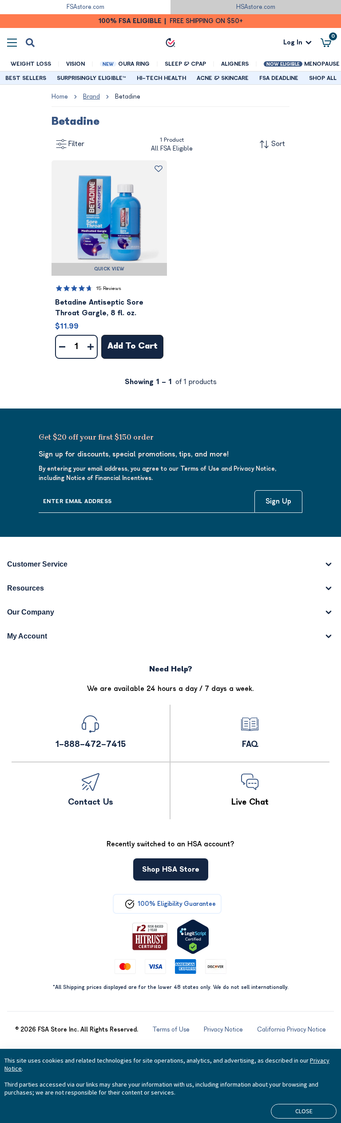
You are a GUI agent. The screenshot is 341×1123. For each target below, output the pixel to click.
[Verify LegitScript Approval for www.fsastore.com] (193, 936)
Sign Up (278, 501)
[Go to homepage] (170, 42)
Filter (76, 144)
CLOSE (304, 1111)
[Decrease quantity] (62, 347)
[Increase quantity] (90, 347)
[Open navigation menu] (12, 42)
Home (60, 96)
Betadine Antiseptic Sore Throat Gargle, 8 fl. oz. (99, 307)
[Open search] (30, 42)
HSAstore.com (255, 7)
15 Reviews (108, 288)
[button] (109, 218)
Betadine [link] (127, 96)
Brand (91, 96)
